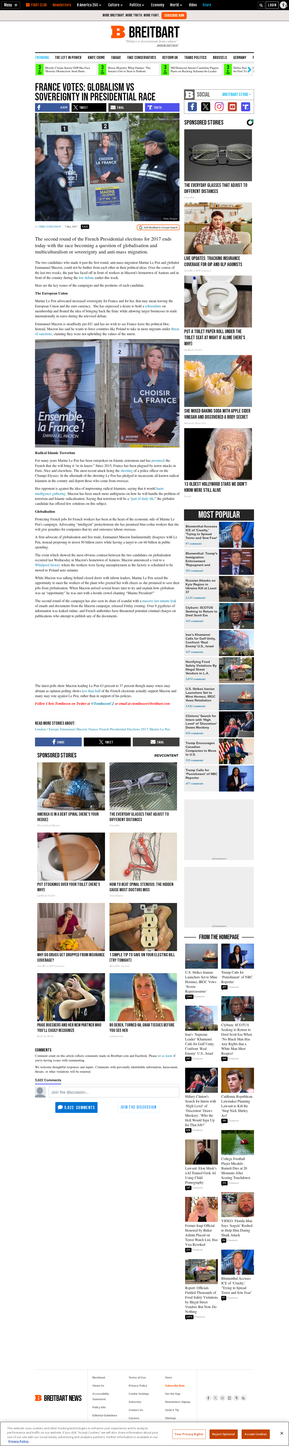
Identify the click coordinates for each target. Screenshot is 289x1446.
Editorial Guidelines (104, 1415)
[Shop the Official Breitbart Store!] (236, 95)
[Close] (282, 1433)
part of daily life (142, 498)
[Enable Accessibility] (284, 5)
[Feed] (243, 1398)
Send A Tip (172, 1410)
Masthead (98, 1377)
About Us (98, 1385)
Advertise (135, 1402)
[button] (10, 5)
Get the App (172, 1393)
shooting (127, 470)
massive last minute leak (159, 600)
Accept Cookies (256, 1434)
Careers (134, 1418)
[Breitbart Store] (207, 5)
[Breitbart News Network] (189, 95)
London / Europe (47, 729)
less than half (91, 690)
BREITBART (153, 32)
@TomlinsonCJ (102, 703)
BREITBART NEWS (63, 1398)
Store (168, 1377)
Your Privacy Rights (189, 1434)
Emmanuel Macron (73, 729)
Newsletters (62, 5)
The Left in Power (68, 57)
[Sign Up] (174, 15)
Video (193, 5)
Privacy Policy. (18, 1441)
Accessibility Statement (100, 1396)
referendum (153, 306)
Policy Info (99, 1407)
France (93, 729)
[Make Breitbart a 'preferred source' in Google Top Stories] (158, 227)
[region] (144, 1434)
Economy (157, 5)
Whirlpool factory (47, 564)
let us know (165, 1056)
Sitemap (170, 1418)
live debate (86, 277)
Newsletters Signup (177, 1402)
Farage (116, 57)
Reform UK (170, 57)
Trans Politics (195, 57)
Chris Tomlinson (49, 226)
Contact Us (136, 1410)
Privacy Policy (138, 1385)
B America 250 (87, 5)
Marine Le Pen (159, 729)
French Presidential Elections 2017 (123, 729)
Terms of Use (137, 1377)
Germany (239, 57)
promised (158, 460)
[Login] (272, 5)
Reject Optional (223, 1434)
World (174, 5)
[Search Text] (261, 5)
